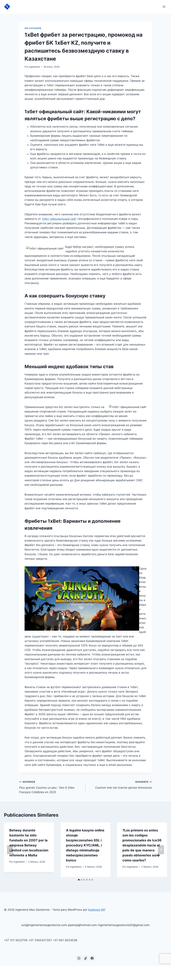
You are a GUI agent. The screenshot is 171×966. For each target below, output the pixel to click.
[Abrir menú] (164, 6)
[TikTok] (85, 958)
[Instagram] (79, 958)
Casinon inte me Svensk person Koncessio (123, 784)
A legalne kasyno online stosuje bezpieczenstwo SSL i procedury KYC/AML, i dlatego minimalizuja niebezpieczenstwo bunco (85, 845)
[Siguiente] (161, 849)
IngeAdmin (34, 66)
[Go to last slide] (10, 849)
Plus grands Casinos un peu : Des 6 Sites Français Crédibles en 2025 (46, 787)
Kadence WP (96, 909)
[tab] (79, 880)
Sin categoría (33, 28)
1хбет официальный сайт (59, 218)
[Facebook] (92, 958)
